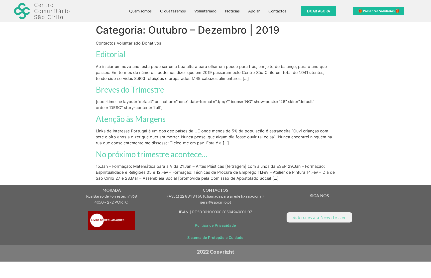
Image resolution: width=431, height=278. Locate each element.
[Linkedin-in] (293, 205)
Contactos (277, 10)
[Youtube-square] (311, 205)
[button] (318, 11)
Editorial (110, 54)
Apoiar (254, 10)
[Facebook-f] (328, 205)
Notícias (232, 10)
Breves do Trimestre (130, 89)
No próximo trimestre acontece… (151, 154)
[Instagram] (345, 205)
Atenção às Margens (131, 119)
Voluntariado (205, 10)
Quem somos (140, 10)
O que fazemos (173, 10)
